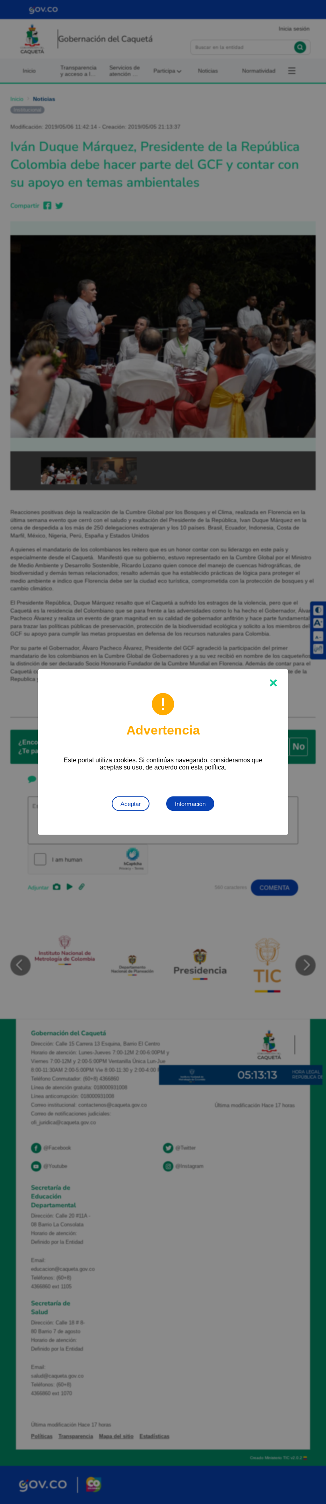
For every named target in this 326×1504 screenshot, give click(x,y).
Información (190, 803)
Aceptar (130, 803)
